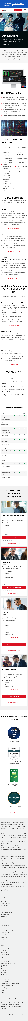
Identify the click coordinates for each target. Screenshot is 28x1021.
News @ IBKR (4, 952)
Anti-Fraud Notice (5, 981)
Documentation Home (14, 543)
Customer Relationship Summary (8, 985)
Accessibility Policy (5, 979)
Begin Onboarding (14, 696)
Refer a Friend (4, 909)
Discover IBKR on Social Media (8, 963)
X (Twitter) (4, 972)
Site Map (3, 992)
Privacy (2, 990)
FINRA (11, 1001)
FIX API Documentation (14, 251)
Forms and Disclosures (6, 988)
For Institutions (4, 929)
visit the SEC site (8, 884)
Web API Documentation (14, 228)
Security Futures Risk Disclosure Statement (13, 872)
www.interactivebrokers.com (11, 1010)
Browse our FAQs (5, 932)
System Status (4, 934)
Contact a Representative (14, 587)
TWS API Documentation (14, 278)
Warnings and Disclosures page (8, 858)
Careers (3, 947)
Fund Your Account (5, 925)
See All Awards (14, 813)
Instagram (4, 967)
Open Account (17, 10)
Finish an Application (5, 903)
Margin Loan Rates (10, 865)
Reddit (4, 970)
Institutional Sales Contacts (7, 930)
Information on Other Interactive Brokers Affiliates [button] (14, 1014)
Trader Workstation (5, 914)
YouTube (4, 974)
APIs (2, 919)
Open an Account (5, 901)
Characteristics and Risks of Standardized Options (12, 849)
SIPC (15, 1001)
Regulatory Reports (5, 956)
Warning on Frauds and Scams (8, 987)
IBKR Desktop (4, 916)
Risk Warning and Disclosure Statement (10, 880)
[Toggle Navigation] (25, 10)
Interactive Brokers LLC (14, 998)
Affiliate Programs (5, 958)
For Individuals (4, 927)
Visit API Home (14, 345)
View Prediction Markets (18, 5)
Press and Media (5, 954)
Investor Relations (5, 950)
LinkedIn (4, 968)
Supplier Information (5, 939)
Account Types (4, 905)
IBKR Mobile (3, 918)
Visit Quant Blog (14, 364)
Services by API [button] (13, 530)
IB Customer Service (18, 853)
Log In (2, 900)
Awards (2, 945)
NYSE (8, 1001)
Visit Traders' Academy (14, 325)
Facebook (4, 965)
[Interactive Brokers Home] (4, 10)
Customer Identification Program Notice (10, 983)
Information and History (6, 949)
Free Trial (3, 907)
